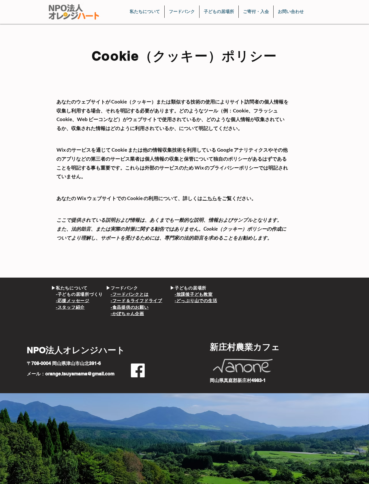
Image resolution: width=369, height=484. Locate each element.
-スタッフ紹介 (70, 307)
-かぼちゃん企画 (127, 313)
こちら (209, 198)
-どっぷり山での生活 (196, 300)
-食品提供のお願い (130, 307)
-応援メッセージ (72, 300)
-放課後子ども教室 (194, 294)
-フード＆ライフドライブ (136, 300)
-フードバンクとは (130, 294)
